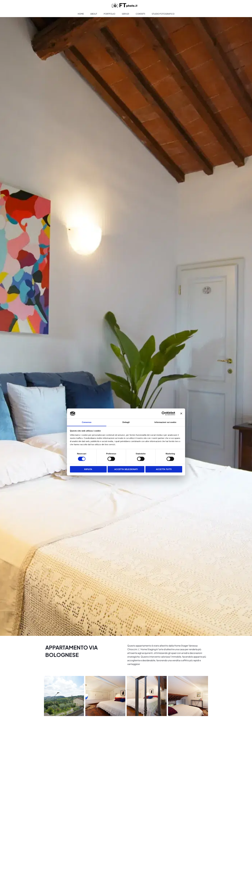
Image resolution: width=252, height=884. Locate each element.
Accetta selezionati (126, 469)
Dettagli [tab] (126, 422)
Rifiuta (88, 469)
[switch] (111, 459)
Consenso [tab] (86, 422)
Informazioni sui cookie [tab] (165, 422)
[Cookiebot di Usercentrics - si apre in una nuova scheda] (163, 413)
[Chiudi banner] (181, 413)
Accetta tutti (164, 469)
